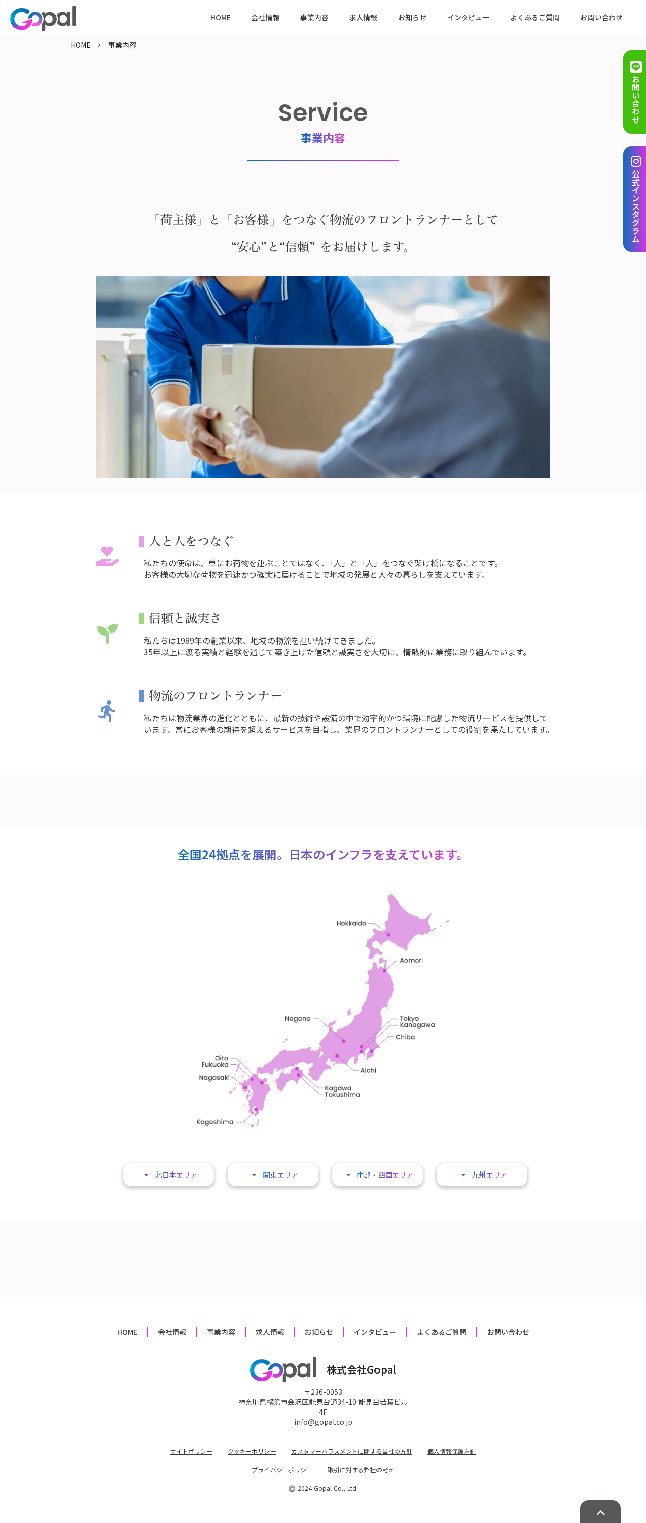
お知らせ (319, 1332)
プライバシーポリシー (282, 1470)
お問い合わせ (508, 1332)
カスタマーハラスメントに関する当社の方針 (351, 1451)
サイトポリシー (191, 1451)
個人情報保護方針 (451, 1451)
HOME (81, 45)
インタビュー (375, 1332)
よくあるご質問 (441, 1332)
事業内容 (221, 1332)
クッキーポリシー (252, 1451)
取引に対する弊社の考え (361, 1470)
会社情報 (172, 1332)
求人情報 (270, 1332)
